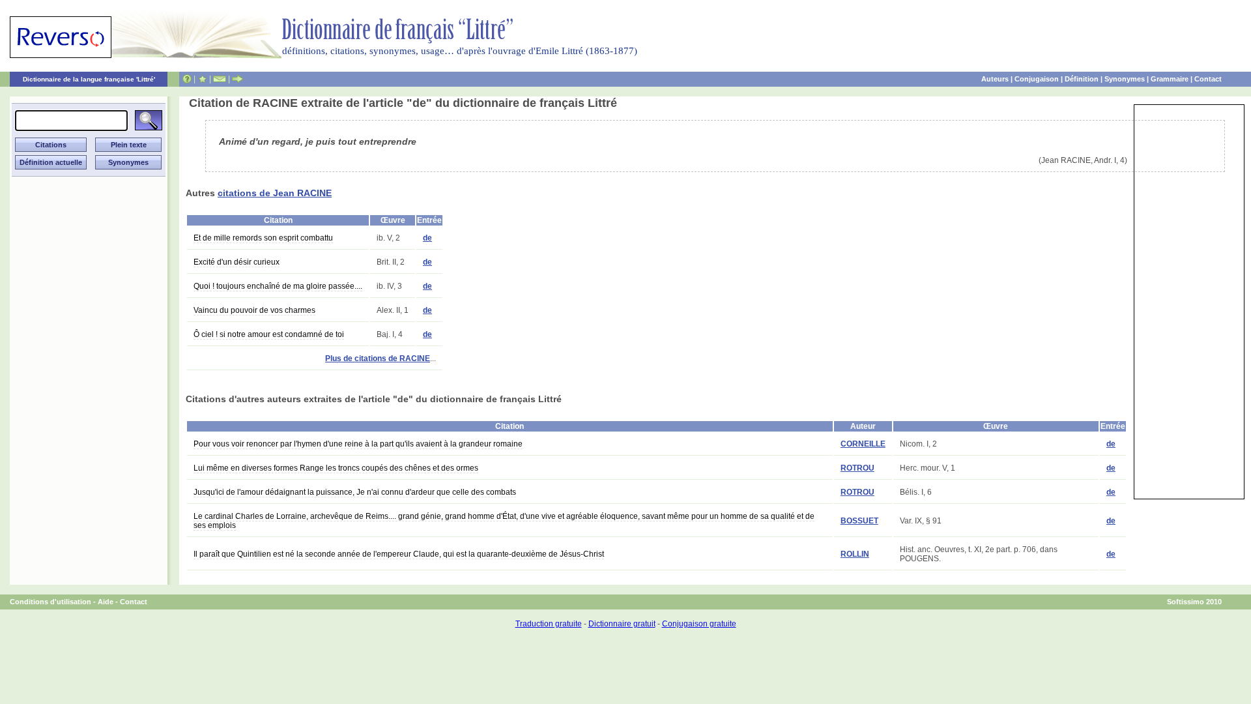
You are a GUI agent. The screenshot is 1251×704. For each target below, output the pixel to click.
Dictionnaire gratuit (621, 623)
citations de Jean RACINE (275, 193)
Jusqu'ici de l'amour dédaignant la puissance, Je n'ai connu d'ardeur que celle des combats (355, 492)
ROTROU (857, 468)
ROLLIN (855, 554)
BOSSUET (859, 520)
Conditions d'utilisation (50, 602)
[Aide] (187, 78)
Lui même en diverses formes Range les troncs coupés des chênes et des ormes (336, 468)
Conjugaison (1036, 79)
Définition (1082, 79)
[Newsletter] (219, 78)
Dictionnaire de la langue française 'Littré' (89, 79)
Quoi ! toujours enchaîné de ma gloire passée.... (278, 286)
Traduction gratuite (548, 623)
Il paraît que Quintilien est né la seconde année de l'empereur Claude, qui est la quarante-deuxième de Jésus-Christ (399, 554)
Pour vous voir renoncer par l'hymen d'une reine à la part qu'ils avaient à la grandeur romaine (358, 443)
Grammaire (1169, 79)
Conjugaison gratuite (699, 623)
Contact (1208, 79)
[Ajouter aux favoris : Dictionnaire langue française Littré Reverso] (202, 78)
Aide (105, 602)
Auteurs (995, 79)
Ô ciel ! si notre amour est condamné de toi (269, 334)
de (427, 237)
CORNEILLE (863, 443)
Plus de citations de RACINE (377, 358)
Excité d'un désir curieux (237, 262)
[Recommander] (237, 78)
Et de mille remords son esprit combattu (263, 237)
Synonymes (1124, 79)
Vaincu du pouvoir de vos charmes (254, 310)
